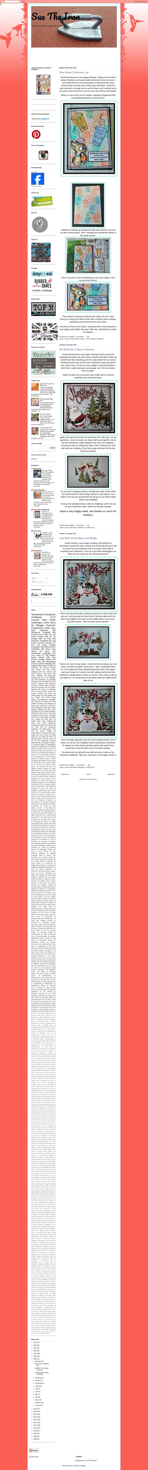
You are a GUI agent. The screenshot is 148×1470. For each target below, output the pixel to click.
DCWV (45, 806)
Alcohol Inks (37, 762)
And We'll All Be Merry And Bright (78, 538)
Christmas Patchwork (38, 1092)
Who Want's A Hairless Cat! (74, 72)
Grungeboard (49, 873)
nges (42, 1323)
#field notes (35, 916)
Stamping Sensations (49, 754)
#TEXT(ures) (48, 1027)
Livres (42, 1177)
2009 (35, 1436)
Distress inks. (35, 705)
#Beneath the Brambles (37, 1019)
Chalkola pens (35, 1088)
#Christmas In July (47, 839)
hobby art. (36, 1009)
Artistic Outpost (36, 674)
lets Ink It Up (42, 1319)
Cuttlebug (34, 715)
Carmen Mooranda (48, 1084)
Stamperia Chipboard (38, 889)
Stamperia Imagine (49, 1256)
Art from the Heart (48, 798)
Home (88, 774)
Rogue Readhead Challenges (41, 1224)
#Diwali (47, 1019)
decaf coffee (49, 1307)
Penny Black (48, 719)
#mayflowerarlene (48, 1044)
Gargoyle (35, 1135)
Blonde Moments (51, 1076)
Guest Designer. (42, 1145)
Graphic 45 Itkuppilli (46, 1139)
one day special (50, 1323)
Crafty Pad (51, 1108)
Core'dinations (35, 802)
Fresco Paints (43, 735)
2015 (35, 1420)
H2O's (42, 952)
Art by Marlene (47, 672)
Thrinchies (45, 552)
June (37, 1391)
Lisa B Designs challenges (47, 962)
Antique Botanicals (44, 1066)
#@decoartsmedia (36, 908)
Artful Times (49, 739)
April (36, 1397)
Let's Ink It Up (45, 817)
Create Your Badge (36, 186)
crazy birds (34, 1305)
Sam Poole (43, 883)
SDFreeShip (34, 977)
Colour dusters (50, 1094)
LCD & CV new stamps (37, 1169)
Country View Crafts (91, 375)
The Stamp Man (51, 831)
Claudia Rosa (34, 1094)
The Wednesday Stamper (41, 833)
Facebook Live (45, 1123)
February (38, 1402)
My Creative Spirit (40, 1200)
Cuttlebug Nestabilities (38, 867)
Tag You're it (41, 893)
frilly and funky (47, 788)
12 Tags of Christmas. (45, 794)
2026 (35, 1342)
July (36, 1389)
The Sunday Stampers (48, 711)
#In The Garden (41, 1023)
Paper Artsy (36, 662)
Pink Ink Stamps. (43, 825)
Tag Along (42, 747)
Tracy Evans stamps (43, 1281)
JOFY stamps (35, 815)
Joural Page (42, 1163)
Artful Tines (40, 1074)
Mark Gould (39, 1189)
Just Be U (35, 1165)
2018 (35, 1411)
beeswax (33, 1301)
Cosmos (47, 938)
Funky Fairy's (44, 715)
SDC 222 (39, 1234)
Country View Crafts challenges (74, 527)
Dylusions (41, 687)
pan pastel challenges (43, 664)
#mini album (48, 1046)
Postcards (49, 1216)
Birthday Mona (41, 1076)
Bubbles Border (35, 1080)
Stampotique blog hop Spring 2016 (42, 1262)
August (37, 1386)
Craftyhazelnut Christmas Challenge (42, 865)
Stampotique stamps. (39, 829)
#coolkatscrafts (42, 1037)
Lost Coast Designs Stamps (43, 691)
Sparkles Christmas (48, 1250)
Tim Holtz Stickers (47, 997)
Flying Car (39, 1131)
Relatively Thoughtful (39, 641)
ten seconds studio (44, 1329)
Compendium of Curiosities (39, 733)
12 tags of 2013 (42, 924)
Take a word (52, 893)
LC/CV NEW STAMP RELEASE (46, 1167)
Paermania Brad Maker (44, 1206)
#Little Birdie (52, 843)
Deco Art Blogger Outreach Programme (43, 625)
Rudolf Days (35, 827)
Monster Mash (50, 1196)
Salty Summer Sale (47, 977)
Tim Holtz (47, 639)
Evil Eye (38, 1123)
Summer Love (40, 1269)
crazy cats (42, 1305)
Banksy (52, 1074)
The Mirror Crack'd (38, 831)
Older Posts (111, 774)
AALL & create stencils (39, 851)
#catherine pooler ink (46, 1033)
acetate (45, 1297)
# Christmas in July (39, 837)
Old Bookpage (50, 1202)
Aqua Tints (34, 1072)
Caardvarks (50, 1082)
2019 (35, 1409)
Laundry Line (50, 1169)
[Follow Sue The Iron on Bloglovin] (40, 120)
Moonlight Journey (36, 1198)
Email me (34, 459)
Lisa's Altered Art (46, 1175)
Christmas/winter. (42, 936)
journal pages (50, 1317)
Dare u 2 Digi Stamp (46, 808)
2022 (35, 1353)
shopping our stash (37, 790)
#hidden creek (40, 1043)
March (37, 1400)
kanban (40, 904)
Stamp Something (48, 887)
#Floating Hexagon (43, 1021)
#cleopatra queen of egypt (46, 914)
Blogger (83, 1466)
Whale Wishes (44, 1291)
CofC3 (42, 1094)
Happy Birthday (48, 812)
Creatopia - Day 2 (47, 532)
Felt (39, 1127)
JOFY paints (48, 1159)
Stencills (33, 1267)
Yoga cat (39, 1297)
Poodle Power (43, 973)
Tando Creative (44, 685)
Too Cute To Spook (50, 894)
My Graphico (50, 1200)
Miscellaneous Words (41, 821)
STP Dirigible (43, 1236)
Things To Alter (47, 1277)
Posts (36, 578)
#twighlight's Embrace (46, 849)
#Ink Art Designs (38, 910)
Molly (34, 1196)
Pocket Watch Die (40, 1216)
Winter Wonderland (37, 786)
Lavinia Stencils (43, 1171)
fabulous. (35, 1311)
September (38, 1383)
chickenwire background (37, 1303)
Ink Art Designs (91, 339)
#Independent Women (39, 760)
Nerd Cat (33, 1202)
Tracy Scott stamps (44, 1001)
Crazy (32, 1110)
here (93, 322)
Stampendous (49, 983)
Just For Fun (35, 752)
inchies (35, 1317)
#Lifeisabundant (51, 1023)
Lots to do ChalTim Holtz (43, 1183)
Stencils (40, 987)
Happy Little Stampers (38, 875)
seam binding (40, 1327)
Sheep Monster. (35, 1244)
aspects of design (49, 1299)
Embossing (42, 946)
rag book (43, 1325)
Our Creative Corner (36, 1204)
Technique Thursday (37, 993)
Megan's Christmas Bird (48, 1191)
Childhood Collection (45, 800)
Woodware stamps (50, 1005)
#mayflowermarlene (37, 918)
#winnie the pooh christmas (45, 748)
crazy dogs (43, 1007)
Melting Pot (43, 964)
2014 (35, 1422)
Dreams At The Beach (37, 810)
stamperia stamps (36, 1011)
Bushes (52, 1080)
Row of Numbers (42, 1226)
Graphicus (34, 952)
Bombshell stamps (36, 750)
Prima (35, 776)
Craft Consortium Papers (44, 1102)
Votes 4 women (42, 898)
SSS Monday (47, 1234)
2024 (35, 1348)
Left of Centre (39, 1173)
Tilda (49, 995)
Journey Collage (51, 1163)
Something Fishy (35, 1250)
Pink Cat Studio (44, 1214)
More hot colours (47, 492)
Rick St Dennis (42, 1222)
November (38, 1378)
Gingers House (47, 1137)
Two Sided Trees (42, 1285)
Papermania (46, 1208)
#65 (55, 1011)
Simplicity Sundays (47, 885)
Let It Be (47, 1173)
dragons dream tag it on (40, 666)
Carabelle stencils (36, 1084)
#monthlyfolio (34, 1048)
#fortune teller (45, 1041)
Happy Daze (49, 750)
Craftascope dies (43, 1104)
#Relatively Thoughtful (40, 632)
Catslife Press (50, 1086)
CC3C (42, 1082)
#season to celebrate (46, 1052)
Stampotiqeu (34, 1260)
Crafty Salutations (39, 490)
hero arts (53, 1315)
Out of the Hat (49, 1204)
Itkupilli (36, 1159)
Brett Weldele (50, 1078)
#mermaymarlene (35, 1046)
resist (49, 1325)
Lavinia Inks (34, 1171)
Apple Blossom (41, 1068)
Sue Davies (34, 171)
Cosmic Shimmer (35, 1098)
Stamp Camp (35, 754)
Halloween (50, 952)
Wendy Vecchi (34, 1291)
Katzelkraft (100, 339)
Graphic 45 (49, 950)
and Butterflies (37, 1299)
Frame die (33, 1133)
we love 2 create (50, 790)
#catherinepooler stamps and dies (42, 1035)
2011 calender (52, 1056)
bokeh (35, 1007)
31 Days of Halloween (48, 689)
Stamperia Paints (35, 1258)
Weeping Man (42, 1289)
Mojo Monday (52, 1194)
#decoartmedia (52, 1037)
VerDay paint (45, 1003)
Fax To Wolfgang (48, 1125)
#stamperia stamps (36, 1054)
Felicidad (33, 1127)
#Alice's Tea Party (38, 792)
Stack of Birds (50, 1254)
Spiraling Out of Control (46, 1252)
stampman (48, 1011)
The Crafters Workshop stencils (40, 1275)
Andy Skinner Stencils (41, 1064)
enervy (54, 1309)
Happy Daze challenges (43, 1147)
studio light (47, 906)
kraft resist (34, 1319)
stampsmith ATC (50, 1327)
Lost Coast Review (46, 1179)
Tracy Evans (37, 550)
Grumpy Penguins (43, 1141)
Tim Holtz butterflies (42, 1279)
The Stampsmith (39, 756)
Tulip (38, 1283)
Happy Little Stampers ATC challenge (42, 814)
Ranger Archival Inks (36, 1220)
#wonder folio (46, 1054)
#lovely (44, 847)
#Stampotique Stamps (36, 1027)
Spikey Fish (34, 1252)
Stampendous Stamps (38, 985)
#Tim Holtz (50, 1029)
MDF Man (48, 1185)
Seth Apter (41, 1240)
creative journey (36, 900)
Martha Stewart (49, 1189)
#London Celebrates (39, 845)
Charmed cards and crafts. (39, 934)
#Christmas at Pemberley (39, 841)
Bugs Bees (44, 1080)
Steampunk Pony (48, 1266)
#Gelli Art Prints (47, 737)
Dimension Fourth (36, 871)
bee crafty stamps (50, 835)
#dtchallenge (50, 1039)
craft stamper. (50, 1303)
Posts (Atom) (92, 779)
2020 (35, 1359)
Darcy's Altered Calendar (44, 1112)
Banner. (33, 1076)
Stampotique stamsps (37, 1264)
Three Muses (42, 995)
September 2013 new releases (41, 778)
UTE (41, 784)
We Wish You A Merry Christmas (76, 349)
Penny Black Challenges (43, 1212)
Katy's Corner (43, 1165)
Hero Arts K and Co (48, 954)
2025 (35, 1345)
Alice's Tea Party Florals (43, 1062)
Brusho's (36, 713)
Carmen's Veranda (47, 713)
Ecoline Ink (46, 1119)
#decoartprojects (36, 739)
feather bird (43, 1311)
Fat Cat (54, 1123)
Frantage (37, 707)
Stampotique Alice (47, 1260)
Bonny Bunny (35, 930)
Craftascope (49, 863)
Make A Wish (40, 1187)
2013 (35, 1425)
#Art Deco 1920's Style (37, 1015)
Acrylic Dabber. (46, 731)
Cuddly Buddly (45, 944)
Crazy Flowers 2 (40, 1110)
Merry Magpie (44, 1192)
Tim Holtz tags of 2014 (38, 999)
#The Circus (44, 912)
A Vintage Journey (42, 1060)
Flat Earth (41, 1129)
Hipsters (51, 1155)
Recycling (33, 1222)
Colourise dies (101, 616)
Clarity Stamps (36, 863)
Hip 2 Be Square (45, 414)
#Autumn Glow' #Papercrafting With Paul (42, 1017)
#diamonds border (38, 1039)
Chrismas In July (41, 1090)
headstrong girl (45, 1315)
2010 (35, 1433)
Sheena (52, 1242)
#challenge (34, 1037)
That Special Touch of (48, 1273)
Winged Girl (43, 1295)
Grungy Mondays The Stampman (45, 1143)
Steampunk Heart (36, 1266)
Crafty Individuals (40, 679)
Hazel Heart (41, 1153)
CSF (32, 800)
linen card (51, 1319)
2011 (35, 1431)
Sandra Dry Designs (43, 1238)
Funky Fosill (41, 1133)
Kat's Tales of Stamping (41, 509)
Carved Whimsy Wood (37, 1086)
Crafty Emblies (50, 1106)
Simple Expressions (50, 981)
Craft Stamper (44, 804)
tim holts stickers (48, 1331)
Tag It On (42, 782)
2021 (35, 1356)
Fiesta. (44, 1127)
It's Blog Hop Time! (46, 428)
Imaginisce (34, 1157)
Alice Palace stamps (44, 796)
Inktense (48, 1157)
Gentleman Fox (45, 1135)
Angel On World (36, 926)
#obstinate (43, 1048)
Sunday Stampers (37, 693)
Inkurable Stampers (37, 956)
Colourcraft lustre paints (37, 1096)
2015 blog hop (47, 1058)
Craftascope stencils (38, 942)
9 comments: (80, 336)
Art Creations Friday (49, 762)
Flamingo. (33, 1129)
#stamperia (34, 922)
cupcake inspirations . (37, 1307)
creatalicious (50, 1305)
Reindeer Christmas (43, 879)
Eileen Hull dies (51, 810)
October (38, 1380)
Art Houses (34, 928)
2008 (35, 1439)
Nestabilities (41, 1202)
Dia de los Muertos (43, 1116)
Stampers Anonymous (48, 1258)
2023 (35, 1350)
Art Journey (37, 764)
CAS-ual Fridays (39, 861)
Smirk (52, 1248)
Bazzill (42, 928)
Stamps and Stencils (45, 890)
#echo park (52, 760)
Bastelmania (37, 469)
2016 (35, 1417)
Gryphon (33, 1145)
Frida (54, 948)
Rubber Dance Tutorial (46, 776)
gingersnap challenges (48, 699)
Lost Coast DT (37, 655)
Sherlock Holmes (46, 1244)
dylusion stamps (48, 900)
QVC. (52, 825)
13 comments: (80, 765)
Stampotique (51, 662)
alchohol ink (53, 1297)
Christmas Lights (51, 1090)
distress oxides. (45, 758)
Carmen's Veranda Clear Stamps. (74, 339)
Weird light (51, 1289)
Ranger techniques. (49, 1220)
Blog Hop (53, 859)
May (36, 1394)
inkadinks (41, 1317)
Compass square (49, 1096)
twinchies (33, 1333)
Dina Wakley (48, 695)
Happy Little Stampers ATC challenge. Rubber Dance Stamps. (43, 1149)
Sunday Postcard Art (46, 725)
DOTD (47, 1110)
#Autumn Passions (50, 908)
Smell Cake (46, 1248)
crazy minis (52, 1007)
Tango (38, 1271)
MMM (35, 964)
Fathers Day (36, 1125)
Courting (33, 1102)
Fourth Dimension (49, 1131)
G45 (40, 873)
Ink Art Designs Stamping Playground (95, 95)
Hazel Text (48, 1153)
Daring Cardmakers (45, 869)
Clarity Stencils (50, 1092)
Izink (41, 1159)
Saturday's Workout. (49, 743)
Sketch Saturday (36, 887)
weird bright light (44, 1333)
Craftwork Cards (41, 1106)
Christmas (42, 766)
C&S (44, 930)
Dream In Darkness (49, 705)
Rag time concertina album (45, 1218)
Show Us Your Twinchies (48, 827)
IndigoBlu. (41, 1157)
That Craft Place (35, 1273)
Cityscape (50, 861)
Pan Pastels (35, 697)
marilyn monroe (35, 1321)
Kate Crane (42, 958)
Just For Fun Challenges (39, 741)
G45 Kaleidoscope (51, 1133)
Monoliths (41, 1196)
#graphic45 (48, 916)
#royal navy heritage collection (42, 920)
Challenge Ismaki (46, 932)
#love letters (50, 1043)
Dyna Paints (36, 1119)
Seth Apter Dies (45, 979)
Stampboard (37, 983)
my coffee (44, 1321)
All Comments (38, 582)
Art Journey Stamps (47, 857)
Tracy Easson (38, 896)
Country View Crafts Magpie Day (45, 1100)
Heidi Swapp (35, 954)
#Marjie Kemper (48, 1025)
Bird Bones (50, 928)
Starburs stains (50, 1264)
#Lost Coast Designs (46, 703)
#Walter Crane (42, 1031)
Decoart (33, 1116)
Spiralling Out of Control (37, 1254)
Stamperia (34, 782)
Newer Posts (65, 774)
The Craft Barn (37, 894)
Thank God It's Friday (48, 1271)
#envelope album (35, 1041)
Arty (46, 1074)
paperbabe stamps (47, 1009)
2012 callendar (37, 1058)
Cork (40, 938)
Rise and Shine (52, 1222)
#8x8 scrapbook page (48, 1013)
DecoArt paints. (43, 1114)
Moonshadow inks (42, 965)
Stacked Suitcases (36, 1256)
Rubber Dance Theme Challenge (42, 721)
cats (53, 1301)
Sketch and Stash (47, 780)
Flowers (33, 1131)
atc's (40, 835)
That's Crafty (52, 829)
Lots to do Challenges (48, 677)
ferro (34, 1313)
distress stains (46, 1309)
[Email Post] (87, 336)
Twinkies (44, 1283)
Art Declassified (48, 926)
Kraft (50, 1165)
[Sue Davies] (37, 184)
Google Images (38, 950)
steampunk (34, 1329)
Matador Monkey (35, 1191)
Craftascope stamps (46, 940)
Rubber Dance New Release (46, 1228)
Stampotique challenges (41, 653)
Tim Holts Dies (89, 527)
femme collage (52, 1311)
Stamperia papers (39, 745)
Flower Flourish (50, 1129)
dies (108, 437)
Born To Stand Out (38, 1078)
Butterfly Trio (34, 1082)
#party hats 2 (49, 918)
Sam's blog (37, 531)
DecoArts (51, 1114)
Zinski (51, 898)
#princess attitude (41, 1050)
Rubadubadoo (47, 975)
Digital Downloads (41, 1118)
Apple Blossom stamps (48, 1070)
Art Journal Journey (44, 1072)
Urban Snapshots (39, 1287)
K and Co (53, 774)
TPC (48, 1269)
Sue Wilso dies (42, 989)
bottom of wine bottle (43, 1301)
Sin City (39, 1248)
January (38, 1405)
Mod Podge (44, 823)
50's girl (51, 924)
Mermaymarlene (35, 1192)
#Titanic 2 (33, 1031)
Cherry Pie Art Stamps (41, 701)
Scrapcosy (34, 979)
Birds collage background (39, 859)
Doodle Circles (52, 1118)
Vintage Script (49, 784)
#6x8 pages (36, 1013)
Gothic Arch (37, 812)
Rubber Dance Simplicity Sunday (40, 1230)
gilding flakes (35, 902)
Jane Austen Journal (42, 1161)
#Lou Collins (37, 1025)
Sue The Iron (55, 16)
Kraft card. (42, 960)
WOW (47, 1287)
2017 (35, 1414)
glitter (38, 1313)
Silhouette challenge (42, 1246)
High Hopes (42, 1155)
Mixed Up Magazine (41, 1194)
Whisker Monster (43, 1293)
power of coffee (35, 1325)
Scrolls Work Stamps (47, 752)
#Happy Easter (41, 843)
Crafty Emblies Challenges (38, 1108)
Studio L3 (39, 1267)
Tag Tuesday (47, 991)
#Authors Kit (50, 1015)
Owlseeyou (34, 1206)
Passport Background (44, 1210)
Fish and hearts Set (44, 948)
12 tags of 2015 (41, 1056)
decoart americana (36, 1309)
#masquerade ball (36, 1044)
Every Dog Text (41, 1121)
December (38, 1361)
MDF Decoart (40, 1185)
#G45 (54, 758)
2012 (35, 1428)
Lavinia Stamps (44, 717)
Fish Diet (51, 1127)
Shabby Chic (43, 1242)
